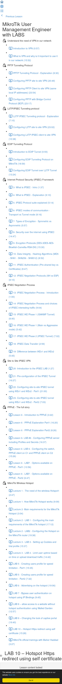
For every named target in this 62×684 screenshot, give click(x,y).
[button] (2, 2)
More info (11, 675)
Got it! (31, 680)
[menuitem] (2, 7)
